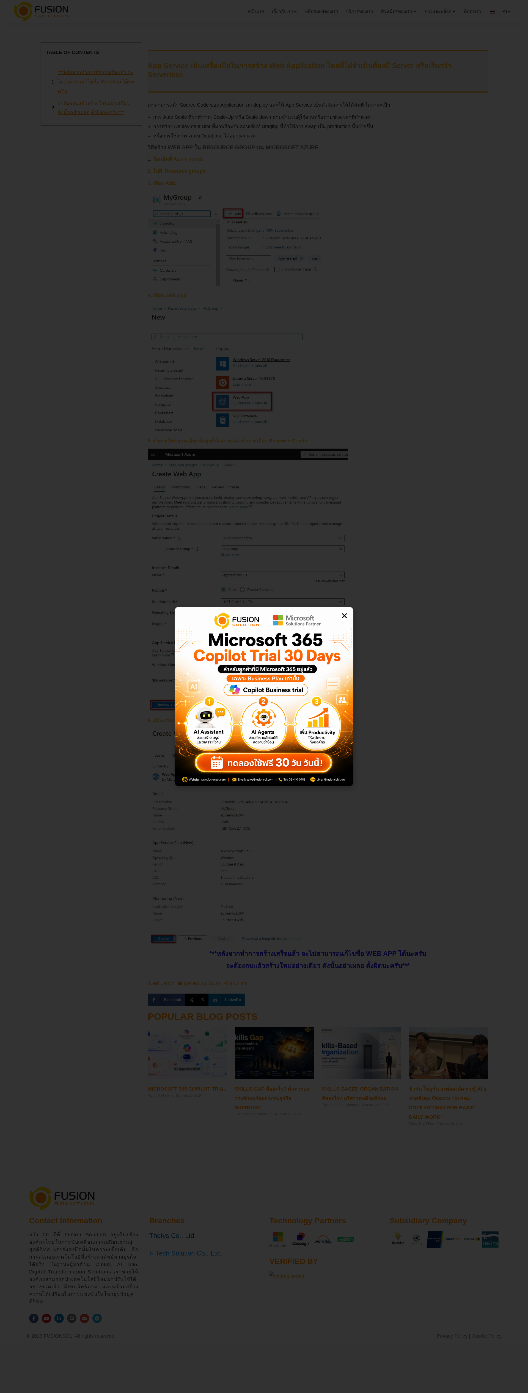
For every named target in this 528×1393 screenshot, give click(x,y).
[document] (264, 696)
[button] (344, 615)
